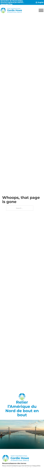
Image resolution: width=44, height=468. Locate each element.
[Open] (41, 10)
